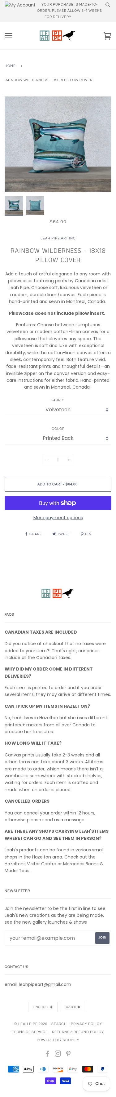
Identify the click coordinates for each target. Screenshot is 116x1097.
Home (10, 66)
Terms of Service (30, 1032)
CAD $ (71, 1007)
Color (58, 428)
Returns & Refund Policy (78, 1032)
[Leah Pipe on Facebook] (47, 1055)
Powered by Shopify (58, 1040)
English (41, 1007)
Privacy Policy (86, 1024)
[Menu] (8, 36)
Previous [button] (15, 144)
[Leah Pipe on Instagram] (58, 1055)
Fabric (58, 400)
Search (59, 1024)
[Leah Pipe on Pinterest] (68, 1055)
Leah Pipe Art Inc (58, 238)
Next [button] (100, 144)
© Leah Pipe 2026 (30, 1024)
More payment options (58, 518)
